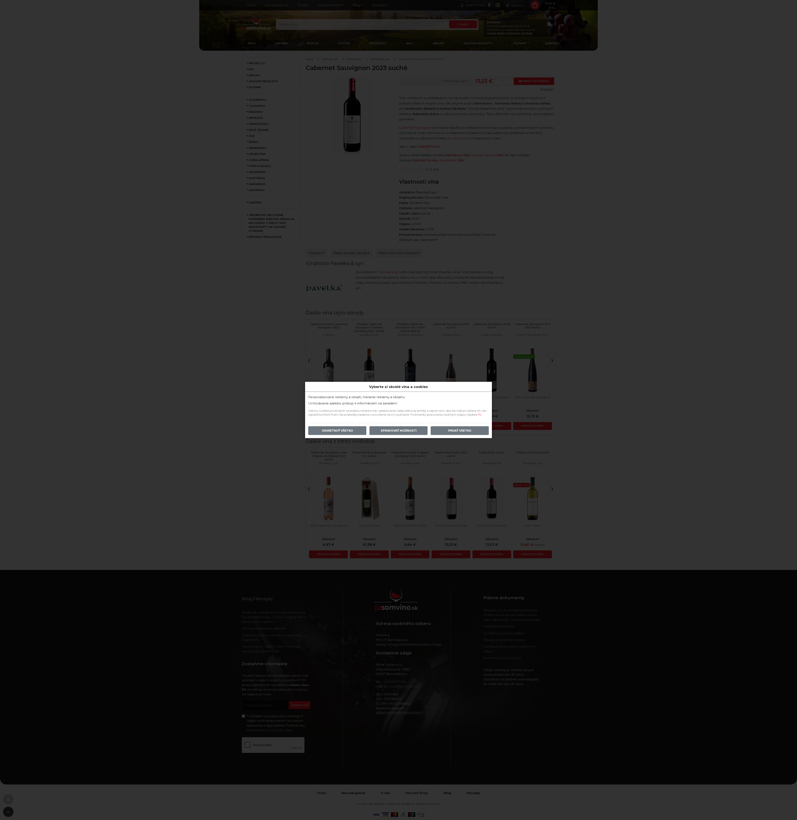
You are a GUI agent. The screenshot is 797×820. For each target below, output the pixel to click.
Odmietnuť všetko (337, 430)
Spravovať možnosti (399, 430)
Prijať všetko (459, 430)
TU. (480, 414)
